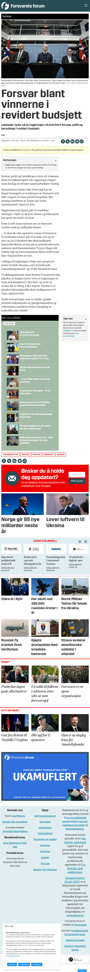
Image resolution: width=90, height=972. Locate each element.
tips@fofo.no (68, 331)
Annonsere (45, 822)
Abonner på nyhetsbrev (45, 870)
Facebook (45, 845)
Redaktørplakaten (75, 829)
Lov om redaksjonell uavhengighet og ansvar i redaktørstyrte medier (75, 821)
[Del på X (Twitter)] (67, 141)
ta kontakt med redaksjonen (76, 868)
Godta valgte (24, 964)
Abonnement (45, 828)
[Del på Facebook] (63, 141)
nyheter (36, 455)
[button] (80, 541)
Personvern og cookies (45, 839)
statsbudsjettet (10, 455)
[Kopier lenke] (82, 141)
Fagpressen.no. (15, 956)
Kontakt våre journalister (15, 822)
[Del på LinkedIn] (72, 141)
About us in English (75, 940)
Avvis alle (12, 964)
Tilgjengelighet (45, 833)
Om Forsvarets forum (45, 816)
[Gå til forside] (23, 6)
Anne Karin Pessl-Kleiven (15, 831)
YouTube (45, 864)
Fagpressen (81, 925)
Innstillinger (82, 970)
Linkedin (45, 857)
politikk (9, 324)
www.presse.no (75, 915)
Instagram (45, 851)
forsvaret (48, 455)
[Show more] (56, 161)
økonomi (61, 455)
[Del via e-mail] (77, 141)
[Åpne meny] (86, 6)
